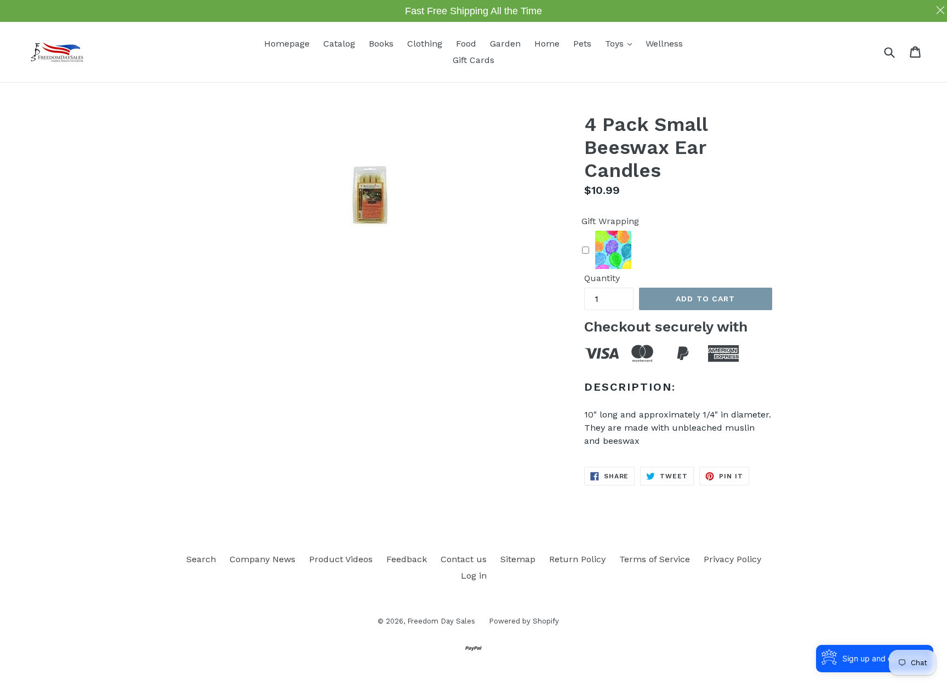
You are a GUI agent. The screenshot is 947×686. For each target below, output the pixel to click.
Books (381, 43)
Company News (262, 559)
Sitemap (517, 559)
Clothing (424, 43)
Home (547, 43)
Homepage (287, 43)
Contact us (464, 559)
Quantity (602, 278)
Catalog (339, 43)
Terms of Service (654, 559)
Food (466, 43)
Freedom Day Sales (441, 621)
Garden (505, 43)
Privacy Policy (732, 559)
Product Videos (341, 559)
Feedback (406, 559)
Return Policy (577, 559)
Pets (582, 43)
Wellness (664, 43)
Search (201, 559)
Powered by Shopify (524, 621)
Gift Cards (473, 60)
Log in (474, 575)
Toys (621, 43)
